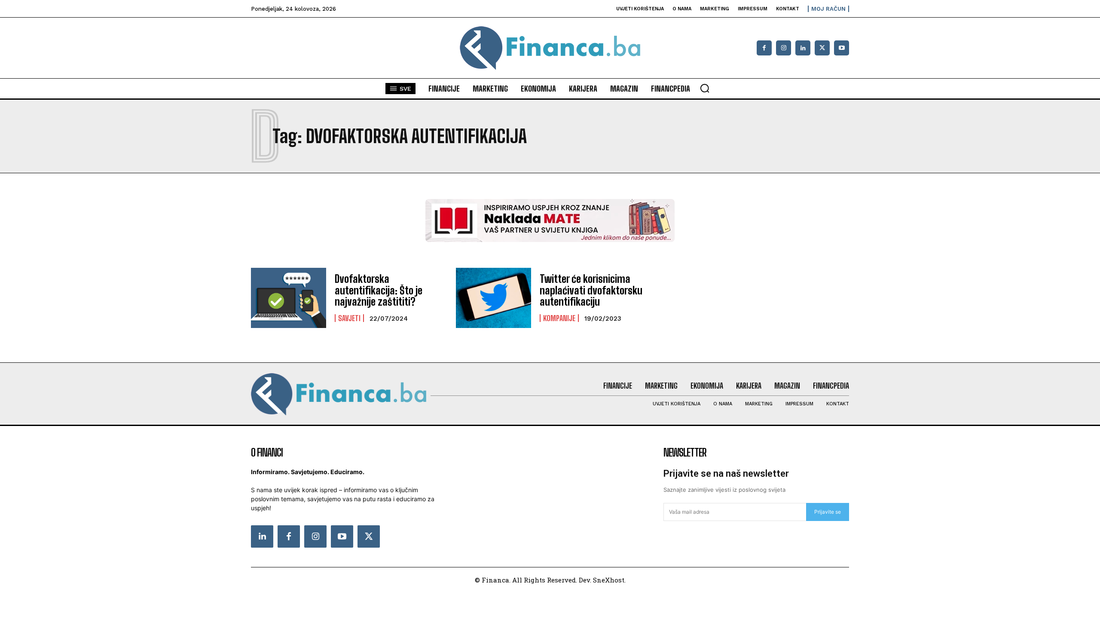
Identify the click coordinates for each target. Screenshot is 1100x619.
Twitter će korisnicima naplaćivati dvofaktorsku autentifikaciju (591, 290)
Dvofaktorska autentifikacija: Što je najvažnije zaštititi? (378, 290)
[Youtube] (841, 47)
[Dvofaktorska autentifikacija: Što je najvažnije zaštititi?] (288, 298)
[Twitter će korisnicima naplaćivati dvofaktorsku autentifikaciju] (493, 298)
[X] (822, 47)
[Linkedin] (802, 47)
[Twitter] (369, 536)
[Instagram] (783, 47)
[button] (704, 88)
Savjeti (349, 318)
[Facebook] (764, 47)
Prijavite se (827, 512)
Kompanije (559, 318)
